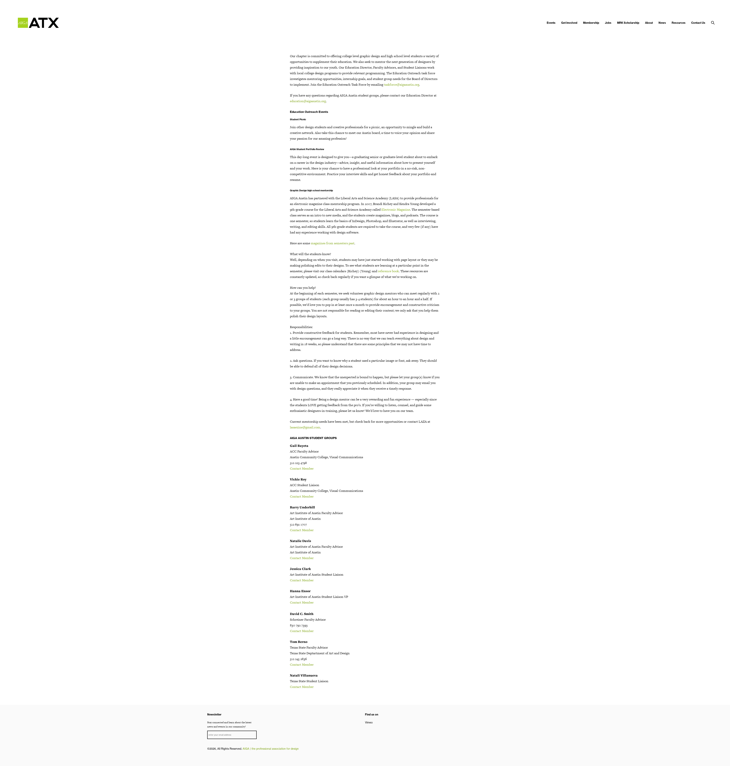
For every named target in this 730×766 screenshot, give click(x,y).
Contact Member (302, 468)
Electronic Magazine (395, 209)
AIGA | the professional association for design (271, 748)
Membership (591, 23)
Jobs (608, 23)
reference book (388, 271)
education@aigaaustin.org (308, 101)
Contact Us (698, 23)
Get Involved (569, 23)
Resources (679, 23)
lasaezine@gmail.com (305, 427)
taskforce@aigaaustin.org (401, 84)
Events (551, 23)
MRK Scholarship (628, 23)
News (662, 23)
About (649, 23)
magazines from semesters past (332, 243)
